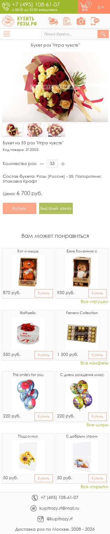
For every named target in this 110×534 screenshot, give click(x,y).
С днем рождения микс (82, 375)
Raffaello (28, 313)
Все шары (97, 424)
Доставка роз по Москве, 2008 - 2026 (55, 529)
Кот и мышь (27, 251)
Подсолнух (28, 436)
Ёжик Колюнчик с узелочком (82, 251)
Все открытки (94, 486)
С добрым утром (82, 436)
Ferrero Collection (82, 313)
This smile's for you (28, 375)
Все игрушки (94, 301)
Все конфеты (94, 363)
